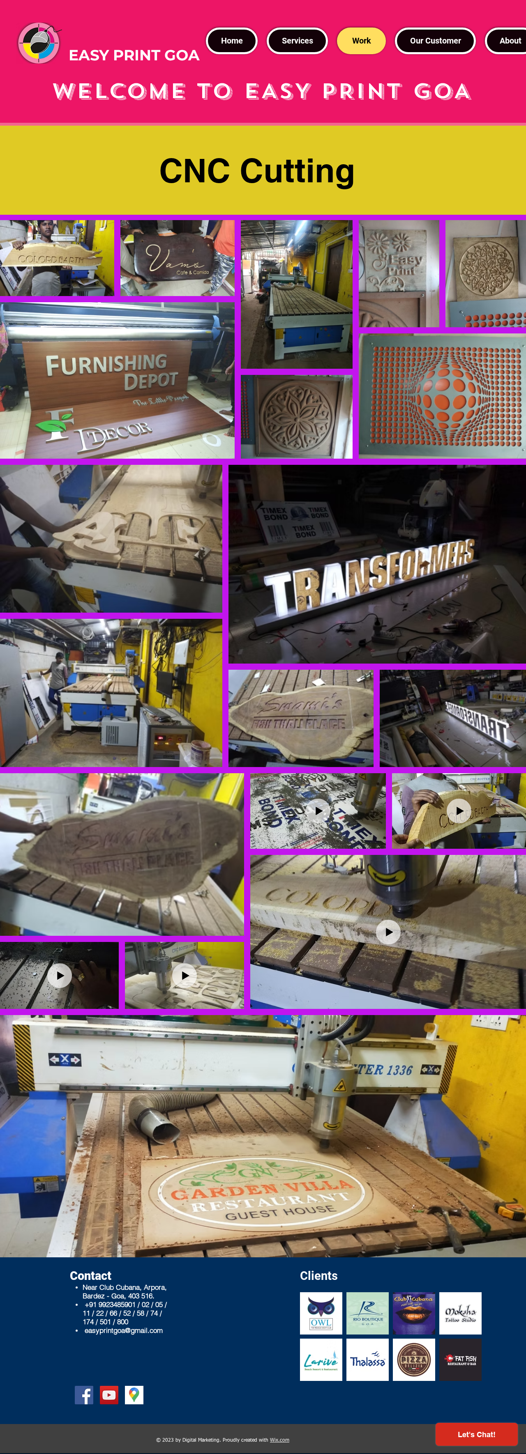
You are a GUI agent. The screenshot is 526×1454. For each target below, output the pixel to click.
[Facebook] (84, 1395)
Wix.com (279, 1440)
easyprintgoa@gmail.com (124, 1330)
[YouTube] (109, 1395)
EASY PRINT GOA (134, 55)
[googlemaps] (134, 1395)
